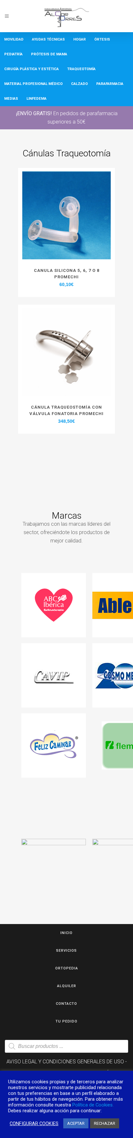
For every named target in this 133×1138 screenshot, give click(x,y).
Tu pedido (66, 1021)
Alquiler (66, 986)
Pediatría (13, 54)
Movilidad (14, 39)
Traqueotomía (81, 69)
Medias (11, 99)
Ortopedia (66, 968)
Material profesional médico (33, 84)
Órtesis (102, 39)
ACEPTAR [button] (76, 1123)
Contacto (66, 1004)
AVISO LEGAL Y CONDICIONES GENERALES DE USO (65, 1062)
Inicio (66, 933)
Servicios (66, 950)
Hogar (79, 39)
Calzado (79, 84)
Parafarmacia (109, 84)
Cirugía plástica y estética (31, 69)
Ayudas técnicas (48, 39)
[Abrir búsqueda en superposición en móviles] (66, 1046)
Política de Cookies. (93, 1105)
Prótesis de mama (49, 54)
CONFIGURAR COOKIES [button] (34, 1123)
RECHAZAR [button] (104, 1123)
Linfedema (36, 99)
